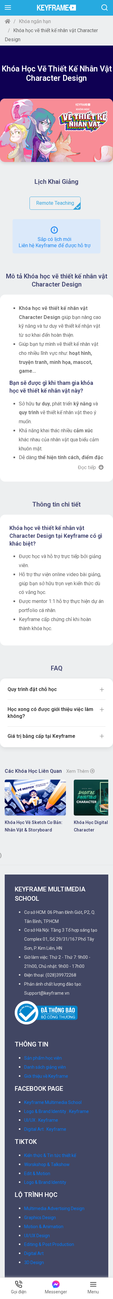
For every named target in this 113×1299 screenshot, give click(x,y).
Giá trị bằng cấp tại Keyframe (41, 736)
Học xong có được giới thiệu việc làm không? (50, 712)
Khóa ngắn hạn (35, 21)
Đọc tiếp (87, 467)
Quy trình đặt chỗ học (32, 689)
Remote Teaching (55, 203)
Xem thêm (78, 771)
